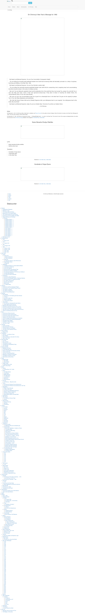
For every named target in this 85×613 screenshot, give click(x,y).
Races (4, 370)
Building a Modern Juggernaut (10, 391)
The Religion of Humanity (8, 611)
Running (4, 380)
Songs (2, 358)
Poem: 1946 (5, 495)
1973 (5, 456)
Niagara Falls (5, 331)
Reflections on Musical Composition (10, 354)
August (5, 416)
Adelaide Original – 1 (9, 219)
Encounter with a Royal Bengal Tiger (11, 269)
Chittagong (5, 264)
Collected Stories (8, 511)
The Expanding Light (8, 448)
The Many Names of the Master (9, 328)
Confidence (7, 598)
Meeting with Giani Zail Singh (11, 446)
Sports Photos (5, 400)
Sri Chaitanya (8, 519)
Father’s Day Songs (6, 365)
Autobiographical (6, 496)
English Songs (5, 363)
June (5, 414)
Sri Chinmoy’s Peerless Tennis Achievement (12, 384)
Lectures (4, 534)
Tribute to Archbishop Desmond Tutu (10, 310)
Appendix (7, 263)
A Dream (7, 506)
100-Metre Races (7, 371)
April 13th (6, 466)
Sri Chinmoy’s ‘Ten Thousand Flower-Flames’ (11, 288)
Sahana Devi (6, 283)
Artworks (3, 208)
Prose (5, 503)
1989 (4, 246)
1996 (5, 579)
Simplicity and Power (7, 348)
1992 (5, 574)
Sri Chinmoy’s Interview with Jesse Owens (12, 303)
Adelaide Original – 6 (9, 225)
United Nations (4, 489)
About (18, 6)
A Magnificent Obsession (7, 209)
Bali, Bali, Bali (5, 485)
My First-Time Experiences (10, 508)
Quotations (5, 605)
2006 (5, 591)
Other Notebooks (6, 595)
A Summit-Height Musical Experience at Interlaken (12, 318)
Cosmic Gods (6, 526)
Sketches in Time (6, 210)
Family (4, 254)
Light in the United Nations (8, 491)
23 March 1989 (7, 249)
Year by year (5, 463)
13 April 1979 (6, 243)
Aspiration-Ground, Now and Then (9, 610)
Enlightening (6, 528)
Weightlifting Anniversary (9, 471)
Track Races (6, 373)
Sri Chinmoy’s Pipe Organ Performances (11, 315)
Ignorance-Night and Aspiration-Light (11, 535)
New (36, 6)
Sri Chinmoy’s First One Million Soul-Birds (11, 215)
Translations (5, 606)
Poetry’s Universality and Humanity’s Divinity (11, 350)
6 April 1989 (6, 251)
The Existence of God (7, 343)
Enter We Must (7, 533)
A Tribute (5, 296)
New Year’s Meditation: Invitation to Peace (13, 428)
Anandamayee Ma (8, 525)
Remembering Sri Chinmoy (8, 326)
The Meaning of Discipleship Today (9, 344)
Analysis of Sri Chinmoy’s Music (9, 316)
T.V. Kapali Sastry (7, 284)
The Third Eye (5, 345)
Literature (3, 285)
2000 (5, 584)
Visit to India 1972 (6, 338)
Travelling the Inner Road (8, 488)
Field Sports (6, 404)
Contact (9, 198)
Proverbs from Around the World (10, 539)
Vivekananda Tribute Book (12, 523)
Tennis (4, 383)
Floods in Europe (6, 325)
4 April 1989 (6, 250)
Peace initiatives (4, 330)
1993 (5, 575)
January (5, 408)
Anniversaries (24, 6)
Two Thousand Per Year (10, 441)
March (5, 410)
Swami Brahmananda (9, 524)
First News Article (8, 450)
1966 (5, 541)
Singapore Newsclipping (10, 449)
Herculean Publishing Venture (11, 444)
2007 (5, 593)
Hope (6, 603)
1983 (5, 563)
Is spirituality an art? (9, 599)
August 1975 (6, 240)
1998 (5, 581)
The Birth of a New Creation (8, 321)
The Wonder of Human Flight (9, 398)
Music (2, 311)
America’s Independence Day (9, 473)
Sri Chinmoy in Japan (7, 486)
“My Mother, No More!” (9, 504)
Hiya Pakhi (6, 360)
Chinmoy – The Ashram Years (8, 334)
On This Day (30, 6)
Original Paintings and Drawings (9, 216)
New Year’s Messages (7, 540)
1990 (5, 571)
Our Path (4, 340)
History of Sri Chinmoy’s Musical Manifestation (12, 319)
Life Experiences (7, 505)
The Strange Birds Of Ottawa (8, 211)
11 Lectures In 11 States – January (12, 435)
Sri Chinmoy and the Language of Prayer (11, 286)
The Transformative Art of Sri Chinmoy (10, 214)
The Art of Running (6, 351)
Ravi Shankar (5, 294)
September (6, 418)
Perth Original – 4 (8, 231)
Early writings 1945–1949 (9, 530)
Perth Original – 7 (8, 235)
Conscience (7, 600)
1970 (5, 455)
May (5, 413)
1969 (5, 545)
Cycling (4, 368)
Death (6, 601)
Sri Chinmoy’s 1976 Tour (10, 478)
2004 (5, 589)
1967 (5, 543)
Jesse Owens (5, 301)
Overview (3, 324)
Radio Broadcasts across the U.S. (11, 438)
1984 (5, 564)
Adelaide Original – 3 (9, 221)
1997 (5, 580)
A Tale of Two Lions (8, 389)
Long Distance (7, 376)
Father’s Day (6, 469)
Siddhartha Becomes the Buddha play (12, 425)
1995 (5, 578)
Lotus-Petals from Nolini (8, 608)
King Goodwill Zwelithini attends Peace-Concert (14, 439)
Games (5, 399)
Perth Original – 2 (8, 229)
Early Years (3, 253)
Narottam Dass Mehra (8, 281)
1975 (4, 239)
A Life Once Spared (8, 268)
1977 (5, 461)
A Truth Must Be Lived (7, 349)
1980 (5, 559)
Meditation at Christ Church (10, 436)
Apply (30, 3)
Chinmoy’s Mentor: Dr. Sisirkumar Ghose (12, 279)
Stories (5, 509)
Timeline (3, 405)
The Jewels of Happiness (8, 290)
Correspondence (4, 238)
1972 (5, 549)
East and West (5, 341)
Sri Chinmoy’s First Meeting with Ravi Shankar (13, 295)
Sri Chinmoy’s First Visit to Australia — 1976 (12, 476)
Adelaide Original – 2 (9, 220)
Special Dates (5, 465)
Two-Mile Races (7, 375)
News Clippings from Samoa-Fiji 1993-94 (12, 484)
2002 (5, 586)
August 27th (6, 468)
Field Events (5, 395)
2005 (5, 590)
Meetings (3, 293)
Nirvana (4, 594)
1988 (5, 569)
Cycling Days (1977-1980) (9, 369)
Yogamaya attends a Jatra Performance (13, 260)
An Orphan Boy (8, 499)
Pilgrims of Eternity (7, 299)
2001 (5, 585)
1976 (5, 460)
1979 (4, 241)
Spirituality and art (6, 236)
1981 (4, 244)
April (5, 411)
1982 (5, 561)
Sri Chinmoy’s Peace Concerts (9, 313)
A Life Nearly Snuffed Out (9, 266)
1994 (5, 576)
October (5, 419)
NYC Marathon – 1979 (9, 443)
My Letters (6, 538)
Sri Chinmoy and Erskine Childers (11, 433)
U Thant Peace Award (8, 300)
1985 (5, 565)
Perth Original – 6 (8, 234)
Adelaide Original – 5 (9, 224)
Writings (2, 494)
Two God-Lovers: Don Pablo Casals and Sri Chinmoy (13, 309)
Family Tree (6, 255)
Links (9, 197)
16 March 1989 (7, 248)
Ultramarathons (7, 379)
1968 (5, 544)
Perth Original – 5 (8, 233)
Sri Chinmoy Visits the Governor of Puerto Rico (12, 306)
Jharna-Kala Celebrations (9, 470)
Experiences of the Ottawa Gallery (9, 213)
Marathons (6, 378)
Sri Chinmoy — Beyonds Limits (10, 381)
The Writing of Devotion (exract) (9, 355)
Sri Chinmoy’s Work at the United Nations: (11, 490)
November (6, 420)
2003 (5, 588)
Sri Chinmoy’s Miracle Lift (9, 393)
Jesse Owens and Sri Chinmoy (10, 304)
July (4, 415)
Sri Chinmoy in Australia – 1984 (10, 479)
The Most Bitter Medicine (9, 273)
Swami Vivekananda (9, 520)
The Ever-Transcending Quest (8, 291)
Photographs (3, 333)
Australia (5, 218)
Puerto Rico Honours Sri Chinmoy (11, 434)
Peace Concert (38, 113)
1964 (5, 454)
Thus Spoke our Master (7, 289)
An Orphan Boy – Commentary (11, 500)
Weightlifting (5, 386)
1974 (5, 458)
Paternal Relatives (8, 258)
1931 (5, 453)
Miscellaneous (5, 536)
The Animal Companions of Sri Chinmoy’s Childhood (14, 271)
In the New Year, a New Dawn (38, 117)
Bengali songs (5, 359)
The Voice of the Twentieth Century (9, 329)
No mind (7, 604)
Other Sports (5, 396)
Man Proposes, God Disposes (11, 514)
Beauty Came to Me (8, 364)
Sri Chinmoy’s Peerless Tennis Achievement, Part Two (14, 385)
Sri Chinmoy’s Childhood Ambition (10, 270)
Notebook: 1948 (7, 531)
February (6, 409)
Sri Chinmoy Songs (19, 117)
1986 (5, 566)
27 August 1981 (7, 245)
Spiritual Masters (7, 516)
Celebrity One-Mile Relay (10, 430)
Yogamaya (6, 259)
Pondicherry (5, 275)
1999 (5, 583)
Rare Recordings (4, 339)
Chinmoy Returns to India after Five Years (11, 336)
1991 (5, 573)
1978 (5, 556)
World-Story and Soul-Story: (8, 356)
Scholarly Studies (4, 346)
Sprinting (5, 403)
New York (3, 609)
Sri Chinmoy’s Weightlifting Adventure (11, 390)
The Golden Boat (8, 429)
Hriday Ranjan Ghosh (8, 261)
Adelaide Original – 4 (9, 223)
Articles (13, 6)
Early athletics (5, 335)
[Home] (9, 1)
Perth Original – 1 (8, 228)
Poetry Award (8, 431)
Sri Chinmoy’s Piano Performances (9, 314)
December (6, 421)
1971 (5, 548)
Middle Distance (7, 374)
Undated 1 (6, 596)
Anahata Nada (7, 426)
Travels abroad (4, 474)
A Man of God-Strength (8, 388)
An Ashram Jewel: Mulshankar (10, 276)
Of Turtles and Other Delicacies (10, 274)
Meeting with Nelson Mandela (11, 445)
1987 (5, 568)
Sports (2, 366)
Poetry (5, 498)
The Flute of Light (6, 323)
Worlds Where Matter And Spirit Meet (11, 394)
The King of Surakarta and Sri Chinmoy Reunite (12, 308)
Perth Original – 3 (8, 230)
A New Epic (7, 501)
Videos (2, 493)
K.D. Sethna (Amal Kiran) (9, 280)
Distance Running (7, 401)
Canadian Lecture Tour (9, 440)
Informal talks (6, 513)
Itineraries (5, 480)
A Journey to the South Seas (8, 483)
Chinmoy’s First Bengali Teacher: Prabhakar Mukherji (14, 278)
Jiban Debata (6, 361)
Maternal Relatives (9, 256)
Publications (5, 423)
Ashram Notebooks (6, 529)
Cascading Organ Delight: (8, 320)
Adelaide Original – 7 (9, 226)
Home (9, 6)
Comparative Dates (6, 451)
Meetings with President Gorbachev (10, 305)
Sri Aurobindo (8, 518)
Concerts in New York (8, 298)
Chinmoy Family (7, 424)
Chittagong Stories (9, 510)
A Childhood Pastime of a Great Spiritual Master (13, 265)
